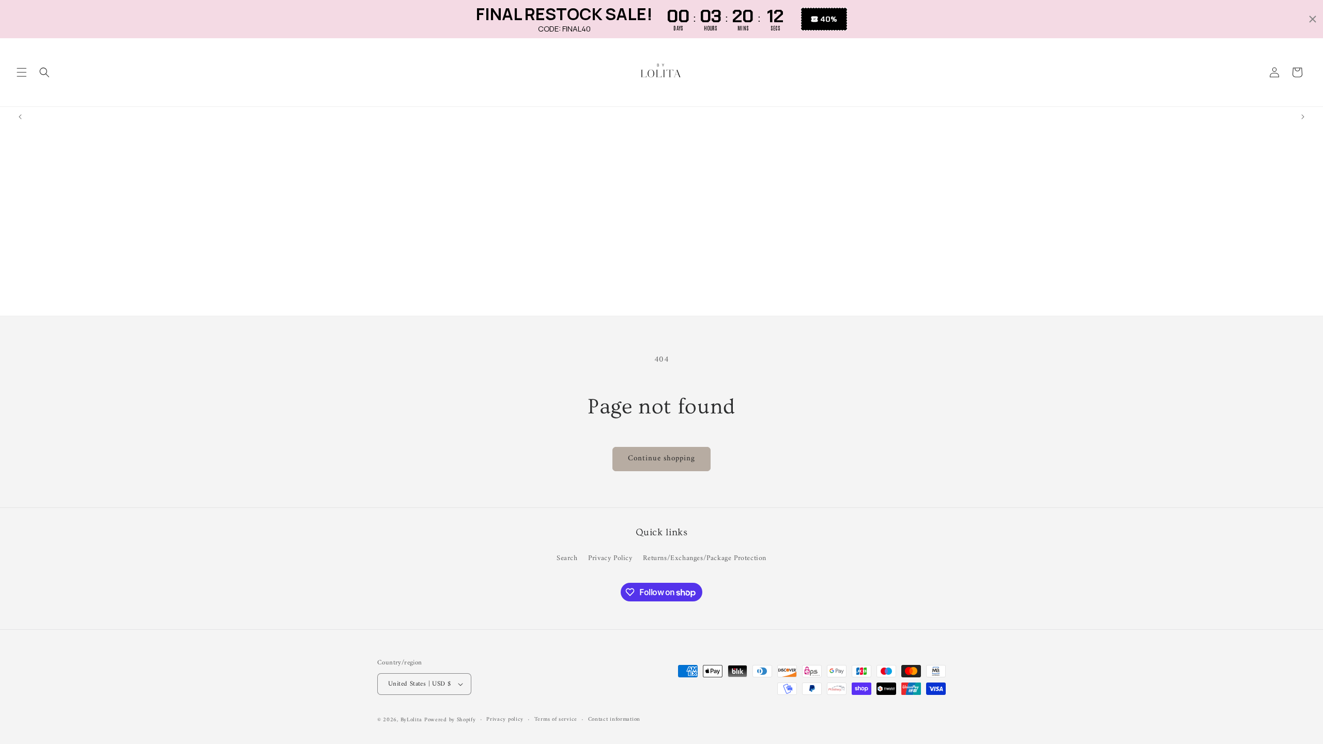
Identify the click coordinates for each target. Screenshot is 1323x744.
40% (828, 19)
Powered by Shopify (450, 720)
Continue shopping (661, 459)
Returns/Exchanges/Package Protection (704, 558)
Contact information (614, 719)
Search (567, 558)
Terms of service (555, 719)
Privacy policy (505, 719)
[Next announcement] (1302, 117)
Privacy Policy (610, 558)
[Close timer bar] (1313, 19)
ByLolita (411, 720)
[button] (21, 72)
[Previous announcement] (20, 117)
